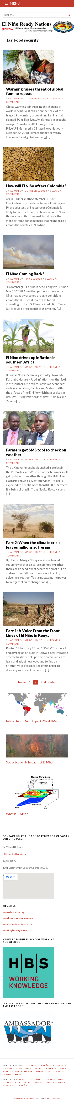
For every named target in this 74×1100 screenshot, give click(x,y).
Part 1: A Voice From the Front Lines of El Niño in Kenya (33, 632)
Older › (52, 682)
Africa (51, 1082)
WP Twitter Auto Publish (24, 1098)
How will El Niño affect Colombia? (36, 186)
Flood (39, 1068)
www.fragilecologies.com (15, 930)
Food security (11, 1082)
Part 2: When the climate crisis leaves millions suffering (33, 544)
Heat (18, 1074)
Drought (30, 1065)
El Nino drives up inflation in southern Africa (31, 359)
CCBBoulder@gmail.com (15, 854)
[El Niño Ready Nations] (37, 26)
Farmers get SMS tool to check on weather (36, 452)
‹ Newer (22, 682)
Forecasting (23, 1068)
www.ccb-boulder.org (13, 912)
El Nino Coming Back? (25, 274)
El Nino (20, 1079)
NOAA (61, 1082)
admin (14, 98)
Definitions (43, 1071)
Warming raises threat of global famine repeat (34, 91)
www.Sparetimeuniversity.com (18, 924)
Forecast (8, 1085)
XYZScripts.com (54, 1098)
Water (39, 1082)
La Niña (22, 1085)
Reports (51, 1068)
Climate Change (22, 1071)
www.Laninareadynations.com (18, 918)
